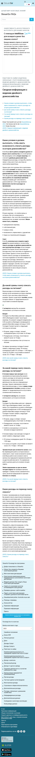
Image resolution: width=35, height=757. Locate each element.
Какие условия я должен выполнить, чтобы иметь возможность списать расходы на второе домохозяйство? (18, 105)
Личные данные (9, 638)
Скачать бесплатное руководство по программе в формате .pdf (17, 615)
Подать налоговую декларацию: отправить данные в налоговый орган (16, 593)
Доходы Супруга (9, 646)
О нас (3, 709)
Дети (5, 640)
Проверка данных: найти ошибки (14, 590)
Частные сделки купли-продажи (14, 680)
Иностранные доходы (11, 683)
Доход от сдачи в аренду (12, 666)
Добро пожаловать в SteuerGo (13, 566)
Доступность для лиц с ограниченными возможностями (14, 717)
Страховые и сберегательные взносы (16, 685)
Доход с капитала (9, 660)
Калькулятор (8, 603)
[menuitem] (27, 4)
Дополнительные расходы (12, 688)
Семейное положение (11, 632)
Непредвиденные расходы (12, 695)
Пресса (6, 611)
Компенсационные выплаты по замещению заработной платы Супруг (16, 652)
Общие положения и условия (10, 713)
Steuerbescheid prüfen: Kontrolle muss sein (17, 597)
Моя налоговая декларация (13, 573)
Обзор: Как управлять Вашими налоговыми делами (14, 570)
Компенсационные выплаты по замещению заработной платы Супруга (16, 656)
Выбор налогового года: (10, 625)
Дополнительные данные (12, 698)
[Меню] (2, 3)
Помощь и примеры (10, 600)
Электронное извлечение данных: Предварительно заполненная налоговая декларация (17, 578)
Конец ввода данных (10, 704)
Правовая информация (11, 606)
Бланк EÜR (7, 635)
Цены (3, 722)
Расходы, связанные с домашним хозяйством (14, 691)
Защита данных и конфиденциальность (14, 715)
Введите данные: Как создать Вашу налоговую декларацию (15, 582)
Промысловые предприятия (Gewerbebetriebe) (13, 673)
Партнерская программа (9, 724)
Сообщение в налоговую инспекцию (15, 701)
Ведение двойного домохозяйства (16, 82)
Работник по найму (10, 78)
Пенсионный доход (10, 663)
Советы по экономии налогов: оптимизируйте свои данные (13, 586)
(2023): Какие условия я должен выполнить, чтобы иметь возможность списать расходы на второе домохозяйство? (17, 275)
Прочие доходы (9, 677)
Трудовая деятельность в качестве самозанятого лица (15, 669)
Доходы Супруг (9, 643)
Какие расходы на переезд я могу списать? (18, 118)
